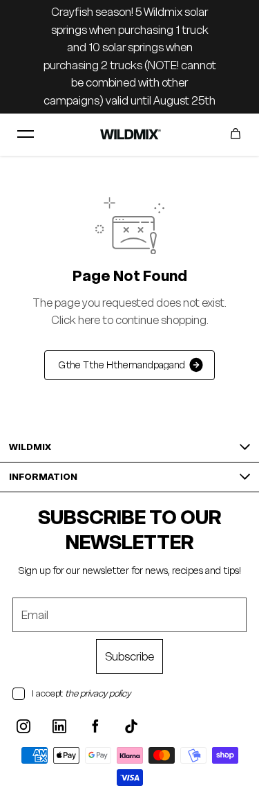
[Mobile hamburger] (25, 134)
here (89, 320)
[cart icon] (235, 134)
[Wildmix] (130, 134)
